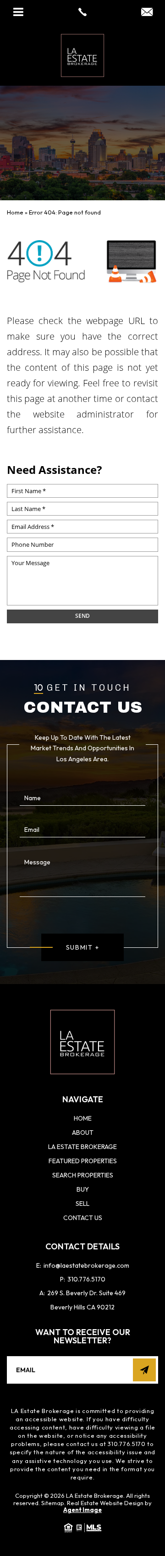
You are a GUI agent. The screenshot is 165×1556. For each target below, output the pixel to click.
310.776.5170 (82, 1279)
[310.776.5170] (82, 12)
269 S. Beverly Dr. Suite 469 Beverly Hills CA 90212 (82, 1300)
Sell (82, 1203)
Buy (83, 1189)
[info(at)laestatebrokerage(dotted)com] (147, 12)
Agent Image (82, 1509)
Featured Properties (83, 1161)
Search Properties (82, 1175)
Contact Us (82, 1218)
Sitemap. (53, 1503)
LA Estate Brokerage (82, 1147)
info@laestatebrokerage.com (82, 1265)
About (83, 1132)
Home (83, 1118)
